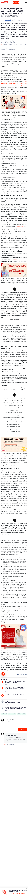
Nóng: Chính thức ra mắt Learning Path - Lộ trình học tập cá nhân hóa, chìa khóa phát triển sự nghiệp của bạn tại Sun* (15, 688)
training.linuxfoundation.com (8, 457)
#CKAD (14, 713)
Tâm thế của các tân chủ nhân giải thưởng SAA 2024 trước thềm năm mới (15, 695)
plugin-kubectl (21, 608)
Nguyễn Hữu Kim (16, 19)
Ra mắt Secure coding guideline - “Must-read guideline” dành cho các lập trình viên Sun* (15, 708)
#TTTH (24, 713)
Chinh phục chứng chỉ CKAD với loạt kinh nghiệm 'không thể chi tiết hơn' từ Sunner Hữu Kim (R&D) (14, 83)
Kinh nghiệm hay (5, 7)
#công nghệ (4, 713)
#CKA (10, 713)
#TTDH (19, 713)
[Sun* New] (4, 2)
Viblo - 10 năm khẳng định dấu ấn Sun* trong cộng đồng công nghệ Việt (15, 682)
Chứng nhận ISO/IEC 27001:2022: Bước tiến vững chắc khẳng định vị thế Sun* (14, 701)
